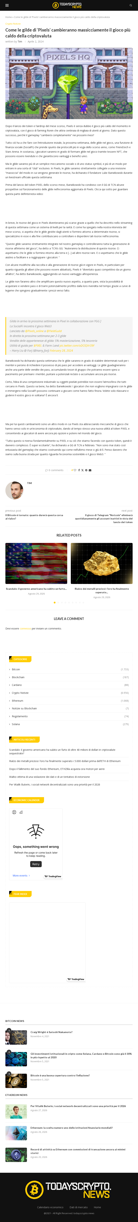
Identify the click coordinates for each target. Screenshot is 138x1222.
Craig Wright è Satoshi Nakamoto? (51, 1032)
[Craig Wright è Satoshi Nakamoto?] (16, 1037)
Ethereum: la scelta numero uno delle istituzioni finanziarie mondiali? (72, 1127)
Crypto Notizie (70, 692)
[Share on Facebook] (79, 470)
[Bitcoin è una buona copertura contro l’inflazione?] (16, 1081)
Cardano (70, 685)
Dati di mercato (79, 1207)
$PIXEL (38, 346)
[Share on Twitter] (82, 470)
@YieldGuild (54, 331)
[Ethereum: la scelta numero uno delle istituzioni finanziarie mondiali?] (16, 1133)
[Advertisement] (70, 207)
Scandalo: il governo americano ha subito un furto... (36, 588)
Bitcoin (70, 669)
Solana (70, 724)
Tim (20, 41)
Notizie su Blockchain (70, 708)
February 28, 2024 (61, 351)
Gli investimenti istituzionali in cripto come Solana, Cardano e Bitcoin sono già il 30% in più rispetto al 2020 (81, 1055)
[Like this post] (75, 470)
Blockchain (70, 677)
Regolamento (70, 716)
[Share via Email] (90, 470)
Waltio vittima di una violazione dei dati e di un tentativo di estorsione (49, 776)
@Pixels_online (34, 331)
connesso (25, 628)
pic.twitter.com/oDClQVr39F (77, 346)
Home (8, 17)
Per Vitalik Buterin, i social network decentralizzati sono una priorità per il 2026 (54, 784)
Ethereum (70, 700)
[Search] (131, 5)
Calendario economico (50, 1207)
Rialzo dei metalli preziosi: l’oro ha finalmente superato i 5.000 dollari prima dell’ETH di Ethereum (65, 761)
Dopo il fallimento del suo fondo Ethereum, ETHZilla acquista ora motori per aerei (57, 769)
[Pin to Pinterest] (86, 470)
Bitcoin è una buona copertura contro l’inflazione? (60, 1075)
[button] (10, 573)
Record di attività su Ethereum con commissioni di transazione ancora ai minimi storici (78, 1151)
